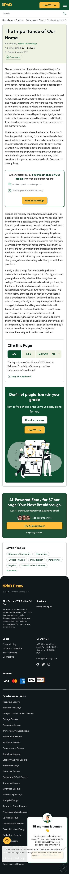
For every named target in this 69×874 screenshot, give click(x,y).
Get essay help (34, 460)
